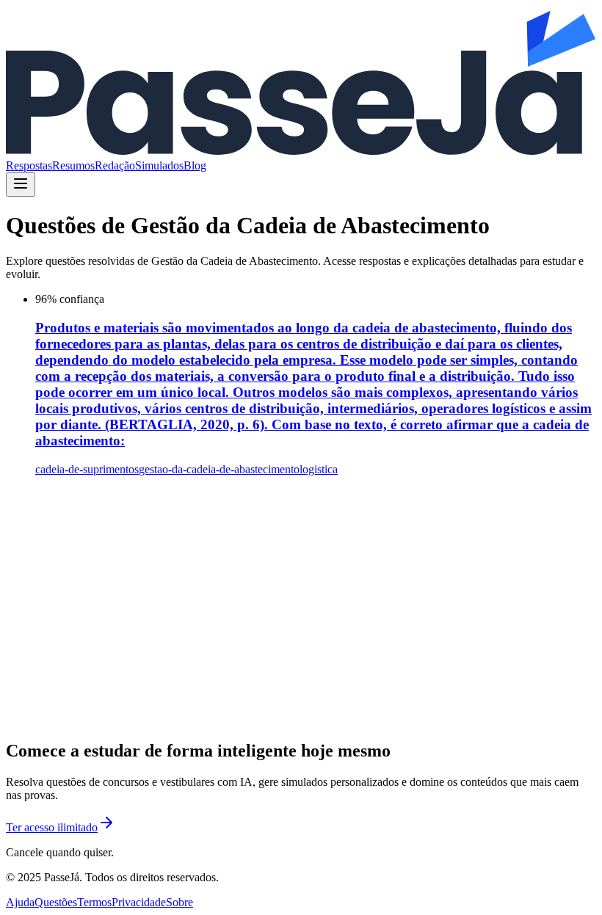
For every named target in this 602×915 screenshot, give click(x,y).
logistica (319, 469)
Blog (195, 165)
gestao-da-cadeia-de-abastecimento (219, 469)
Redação (115, 165)
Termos (94, 902)
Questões (56, 902)
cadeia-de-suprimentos (87, 469)
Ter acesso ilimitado (52, 827)
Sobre (179, 902)
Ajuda (20, 902)
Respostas (29, 165)
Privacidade (139, 902)
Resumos (73, 165)
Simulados (159, 165)
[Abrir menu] (20, 184)
